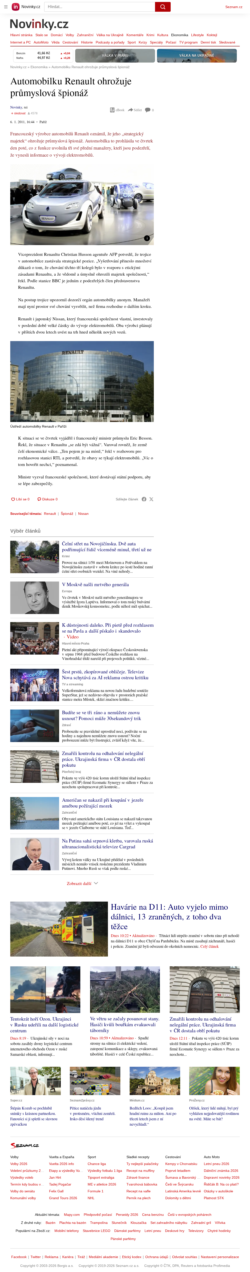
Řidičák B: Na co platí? (221, 1184)
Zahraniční (85, 35)
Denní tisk (208, 42)
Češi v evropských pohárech (189, 1215)
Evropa (67, 591)
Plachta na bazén (72, 1223)
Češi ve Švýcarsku (179, 1184)
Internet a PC (20, 42)
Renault (50, 514)
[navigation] (6, 7)
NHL (91, 1198)
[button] (82, 204)
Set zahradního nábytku (168, 1223)
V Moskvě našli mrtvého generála (95, 584)
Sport (131, 42)
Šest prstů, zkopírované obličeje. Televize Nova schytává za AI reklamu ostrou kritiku (105, 674)
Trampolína (99, 1223)
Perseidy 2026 (127, 1215)
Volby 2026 (18, 1164)
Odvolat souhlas (184, 1257)
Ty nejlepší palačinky (142, 1164)
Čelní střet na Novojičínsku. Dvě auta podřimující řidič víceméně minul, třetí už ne (107, 546)
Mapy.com (72, 1215)
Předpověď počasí (98, 1215)
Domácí (57, 35)
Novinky (16, 107)
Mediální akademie (103, 1257)
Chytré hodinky (219, 1231)
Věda (56, 42)
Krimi (150, 35)
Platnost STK (214, 1198)
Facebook (19, 1257)
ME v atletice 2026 (102, 1184)
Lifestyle (197, 35)
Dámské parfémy (127, 1231)
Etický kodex (131, 1257)
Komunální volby (23, 1198)
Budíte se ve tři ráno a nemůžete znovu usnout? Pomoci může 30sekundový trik (101, 715)
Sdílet (138, 110)
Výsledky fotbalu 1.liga (105, 1171)
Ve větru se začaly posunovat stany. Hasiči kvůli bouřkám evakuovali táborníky (124, 1024)
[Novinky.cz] (39, 25)
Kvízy (143, 42)
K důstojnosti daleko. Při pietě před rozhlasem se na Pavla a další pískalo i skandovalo (108, 628)
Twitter (36, 1257)
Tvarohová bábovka (141, 1184)
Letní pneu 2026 (216, 1164)
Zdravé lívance (137, 1177)
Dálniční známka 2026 (221, 1171)
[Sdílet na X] (151, 499)
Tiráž (81, 1257)
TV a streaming (72, 684)
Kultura (162, 35)
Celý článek (209, 946)
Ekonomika (179, 35)
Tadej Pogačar (60, 1184)
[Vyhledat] (163, 7)
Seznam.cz (233, 7)
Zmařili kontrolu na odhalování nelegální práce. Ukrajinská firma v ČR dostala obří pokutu (103, 759)
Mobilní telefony (66, 1231)
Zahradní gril (201, 1223)
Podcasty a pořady (110, 42)
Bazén (50, 1223)
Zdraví (66, 725)
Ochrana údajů (156, 1257)
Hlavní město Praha (75, 643)
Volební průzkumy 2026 (28, 1171)
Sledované (227, 42)
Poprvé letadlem (177, 1171)
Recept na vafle (138, 1191)
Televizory (196, 1231)
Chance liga (97, 1164)
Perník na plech (138, 1198)
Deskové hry (174, 1231)
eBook (120, 110)
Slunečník (119, 1223)
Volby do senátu (22, 1191)
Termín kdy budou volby (28, 1184)
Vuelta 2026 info (61, 1164)
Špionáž (67, 514)
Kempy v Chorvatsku (181, 1164)
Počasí (171, 42)
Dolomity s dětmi (178, 1198)
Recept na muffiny (140, 1171)
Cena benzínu (153, 1215)
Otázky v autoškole (218, 1191)
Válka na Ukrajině (110, 35)
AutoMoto (41, 42)
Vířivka (220, 1223)
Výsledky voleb (21, 1177)
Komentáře (135, 35)
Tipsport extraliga (101, 1177)
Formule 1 (96, 1191)
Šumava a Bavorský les (183, 1177)
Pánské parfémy (123, 1239)
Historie (87, 42)
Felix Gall (56, 1191)
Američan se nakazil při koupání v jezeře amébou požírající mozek (103, 803)
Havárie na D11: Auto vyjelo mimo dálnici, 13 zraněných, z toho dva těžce (169, 916)
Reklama (51, 1257)
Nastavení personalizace (220, 1257)
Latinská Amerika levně (183, 1191)
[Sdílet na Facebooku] (144, 499)
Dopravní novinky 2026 (222, 1177)
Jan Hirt (55, 1177)
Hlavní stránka (21, 35)
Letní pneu (153, 1231)
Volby (70, 35)
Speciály (156, 42)
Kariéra (67, 1257)
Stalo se (41, 35)
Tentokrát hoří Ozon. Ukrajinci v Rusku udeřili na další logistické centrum (44, 1024)
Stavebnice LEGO (96, 1231)
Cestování (70, 42)
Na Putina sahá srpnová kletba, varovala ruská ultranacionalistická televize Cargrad (107, 843)
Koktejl (212, 35)
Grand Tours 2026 (63, 1198)
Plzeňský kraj (71, 772)
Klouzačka (138, 1223)
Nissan (83, 514)
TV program (188, 42)
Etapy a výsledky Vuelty (67, 1171)
